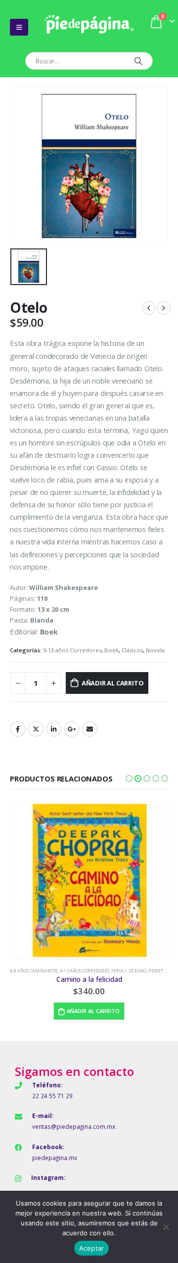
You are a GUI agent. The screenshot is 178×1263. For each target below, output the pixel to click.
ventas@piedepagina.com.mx (73, 1126)
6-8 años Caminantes (34, 971)
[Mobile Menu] (19, 27)
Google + (72, 729)
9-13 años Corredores (72, 650)
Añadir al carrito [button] (93, 1011)
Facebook (18, 729)
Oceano (137, 971)
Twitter (36, 729)
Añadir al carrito (113, 683)
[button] (129, 778)
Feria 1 (119, 971)
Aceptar (91, 1248)
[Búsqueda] (138, 60)
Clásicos (132, 650)
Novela (155, 650)
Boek (111, 650)
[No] (166, 1227)
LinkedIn (54, 729)
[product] (89, 880)
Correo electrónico (89, 729)
